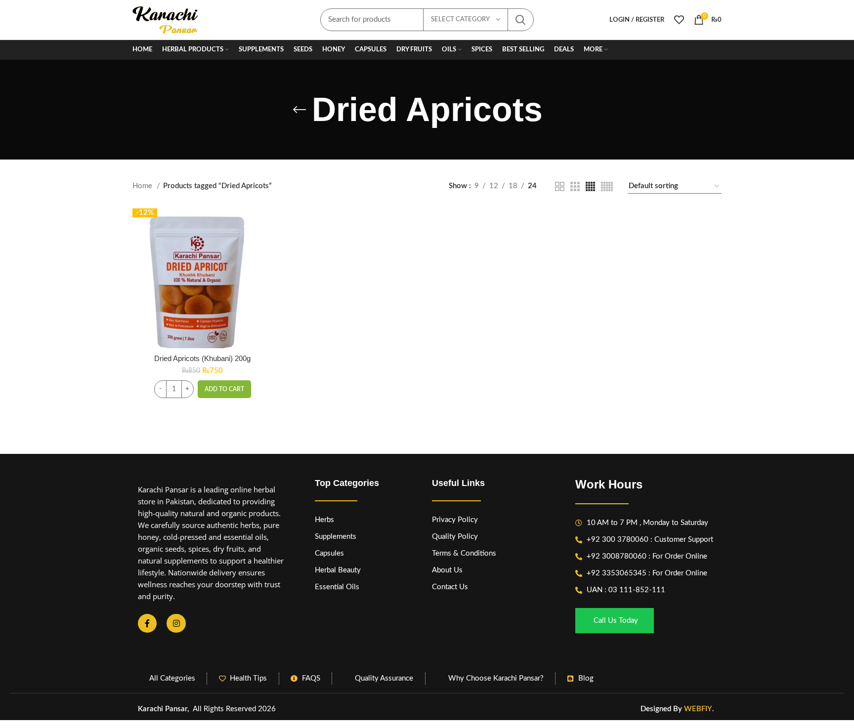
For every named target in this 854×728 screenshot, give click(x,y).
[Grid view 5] (607, 186)
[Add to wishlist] (265, 269)
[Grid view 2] (559, 186)
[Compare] (265, 224)
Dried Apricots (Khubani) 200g (202, 358)
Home (143, 186)
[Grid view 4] (590, 186)
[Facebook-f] (147, 623)
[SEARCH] (520, 19)
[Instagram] (176, 623)
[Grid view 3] (575, 186)
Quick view (265, 247)
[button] (224, 389)
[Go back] (299, 110)
